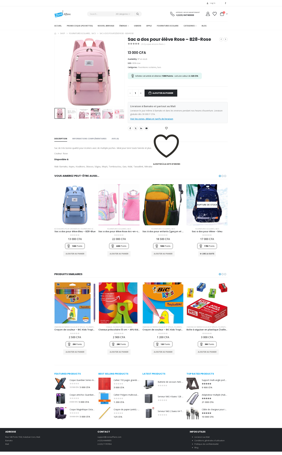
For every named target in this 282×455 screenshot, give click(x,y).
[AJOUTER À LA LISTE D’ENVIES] (167, 128)
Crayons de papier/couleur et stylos (69, 327)
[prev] (221, 39)
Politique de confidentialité (206, 444)
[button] (55, 72)
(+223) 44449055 (104, 440)
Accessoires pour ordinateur (67, 229)
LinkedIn (141, 128)
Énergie (123, 26)
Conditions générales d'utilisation (209, 440)
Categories (189, 26)
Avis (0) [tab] (115, 138)
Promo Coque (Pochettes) (80, 26)
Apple (149, 26)
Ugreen (137, 26)
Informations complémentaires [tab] (89, 138)
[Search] (138, 13)
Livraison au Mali (202, 437)
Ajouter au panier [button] (75, 253)
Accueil (58, 26)
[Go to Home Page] (55, 33)
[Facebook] (226, 3)
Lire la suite (208, 253)
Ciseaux (109, 327)
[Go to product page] (74, 204)
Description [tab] (60, 138)
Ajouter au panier (162, 93)
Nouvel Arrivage (106, 26)
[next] (226, 39)
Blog (204, 26)
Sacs (159, 67)
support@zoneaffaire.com (109, 437)
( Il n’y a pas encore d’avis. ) (153, 44)
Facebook (130, 128)
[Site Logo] (62, 14)
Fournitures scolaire (167, 26)
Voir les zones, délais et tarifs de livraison (151, 118)
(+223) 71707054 (104, 444)
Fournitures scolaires (147, 67)
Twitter (135, 128)
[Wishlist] (214, 14)
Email (146, 128)
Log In (212, 3)
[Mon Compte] (207, 14)
